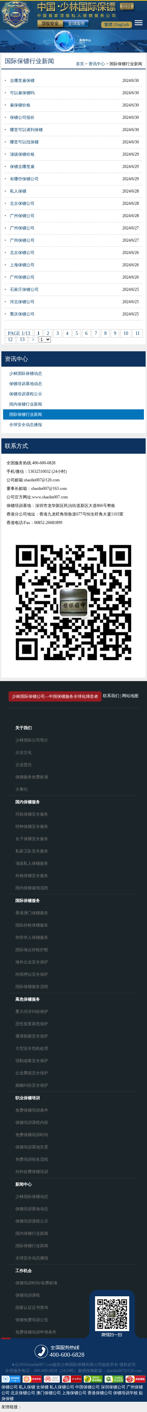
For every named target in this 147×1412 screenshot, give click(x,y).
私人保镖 (18, 191)
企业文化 (23, 752)
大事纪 (21, 789)
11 (137, 333)
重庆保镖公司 (22, 314)
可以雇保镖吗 (22, 92)
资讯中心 (97, 63)
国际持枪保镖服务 (31, 925)
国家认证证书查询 (31, 1307)
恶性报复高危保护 (31, 1023)
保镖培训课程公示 (25, 394)
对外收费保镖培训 (31, 1171)
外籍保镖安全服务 (31, 875)
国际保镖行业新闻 (25, 414)
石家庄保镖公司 (24, 289)
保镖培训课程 (27, 1295)
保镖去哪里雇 (22, 166)
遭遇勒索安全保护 (31, 1036)
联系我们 (111, 695)
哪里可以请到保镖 (26, 129)
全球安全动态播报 (25, 424)
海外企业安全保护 (31, 962)
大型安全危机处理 (31, 1048)
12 (10, 339)
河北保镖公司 (22, 301)
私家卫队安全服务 (31, 851)
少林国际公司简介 (31, 740)
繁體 (108, 24)
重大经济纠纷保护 (31, 1011)
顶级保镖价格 (22, 154)
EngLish (122, 24)
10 (125, 333)
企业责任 (23, 764)
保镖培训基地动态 (25, 383)
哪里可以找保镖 (24, 142)
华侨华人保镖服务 (31, 937)
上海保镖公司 (22, 265)
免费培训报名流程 (31, 1159)
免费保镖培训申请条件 (35, 1332)
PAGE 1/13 (19, 333)
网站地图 (130, 695)
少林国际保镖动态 (25, 373)
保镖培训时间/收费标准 (36, 1283)
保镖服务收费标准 (31, 777)
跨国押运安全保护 (31, 974)
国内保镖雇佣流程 (31, 888)
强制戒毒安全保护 (31, 1060)
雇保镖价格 (20, 105)
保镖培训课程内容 (31, 1122)
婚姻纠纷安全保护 (31, 1085)
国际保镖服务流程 (31, 986)
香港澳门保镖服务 (31, 912)
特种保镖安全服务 (31, 826)
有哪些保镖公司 (24, 178)
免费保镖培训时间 (31, 1134)
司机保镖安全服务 (31, 814)
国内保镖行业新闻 (25, 404)
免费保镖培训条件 (31, 1110)
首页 (80, 63)
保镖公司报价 (22, 117)
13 (22, 339)
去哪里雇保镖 (22, 80)
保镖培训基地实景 (31, 1147)
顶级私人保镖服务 (31, 863)
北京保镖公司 (22, 203)
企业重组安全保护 (31, 1073)
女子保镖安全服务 (31, 838)
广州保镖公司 (22, 215)
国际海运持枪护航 (31, 949)
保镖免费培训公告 (31, 1319)
